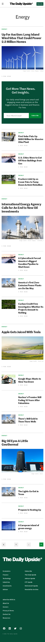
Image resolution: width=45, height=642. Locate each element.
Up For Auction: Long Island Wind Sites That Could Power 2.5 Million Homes (21, 38)
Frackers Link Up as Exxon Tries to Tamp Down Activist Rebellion (30, 181)
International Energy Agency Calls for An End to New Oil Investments (21, 207)
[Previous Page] (4, 545)
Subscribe (35, 115)
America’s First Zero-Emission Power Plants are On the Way (29, 285)
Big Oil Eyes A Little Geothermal (15, 442)
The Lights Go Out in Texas (28, 493)
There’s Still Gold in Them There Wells (28, 420)
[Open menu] (4, 3)
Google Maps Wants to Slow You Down (29, 380)
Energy (4, 29)
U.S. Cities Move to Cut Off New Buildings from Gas (30, 160)
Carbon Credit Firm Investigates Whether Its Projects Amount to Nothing (30, 308)
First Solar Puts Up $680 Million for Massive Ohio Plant (30, 139)
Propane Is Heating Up (29, 509)
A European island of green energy (28, 527)
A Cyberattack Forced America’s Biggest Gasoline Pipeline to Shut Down (29, 262)
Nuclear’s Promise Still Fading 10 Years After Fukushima (29, 400)
